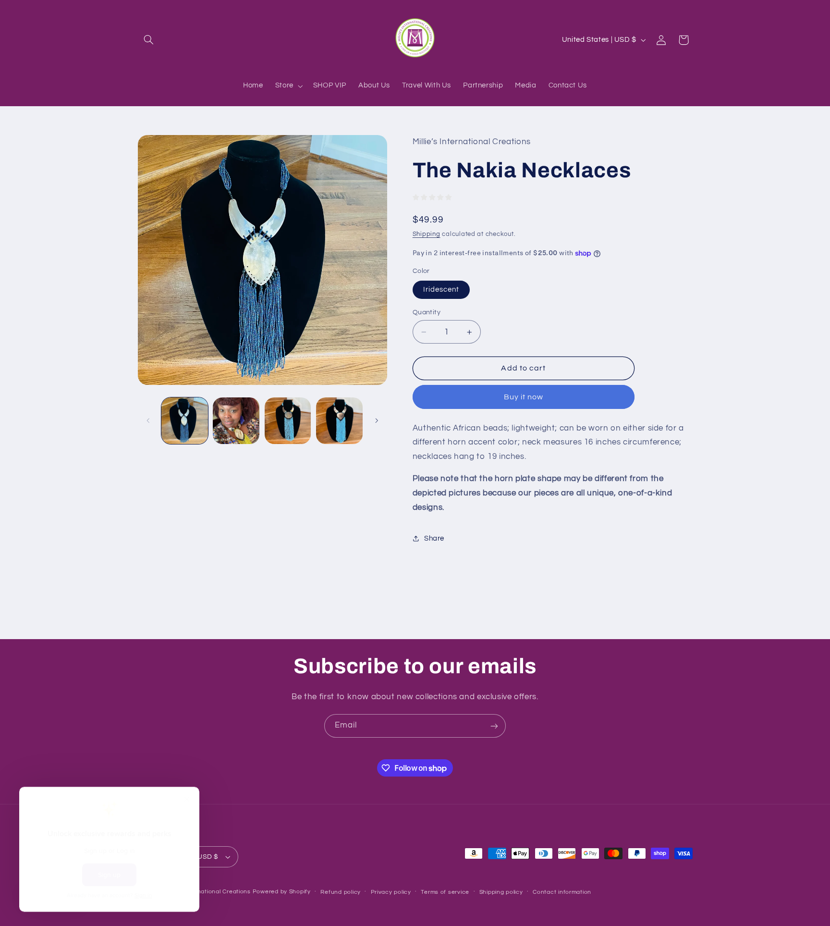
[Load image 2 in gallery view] (236, 420)
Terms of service (445, 892)
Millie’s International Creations (207, 891)
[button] (149, 40)
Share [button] (434, 538)
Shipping (426, 234)
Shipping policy (501, 892)
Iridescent (441, 289)
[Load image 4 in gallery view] (339, 420)
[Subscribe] (494, 726)
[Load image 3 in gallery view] (288, 420)
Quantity (426, 312)
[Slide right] (376, 420)
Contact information (562, 892)
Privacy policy (391, 892)
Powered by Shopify (282, 891)
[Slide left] (148, 420)
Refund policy (340, 892)
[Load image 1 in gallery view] (184, 420)
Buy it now (524, 397)
